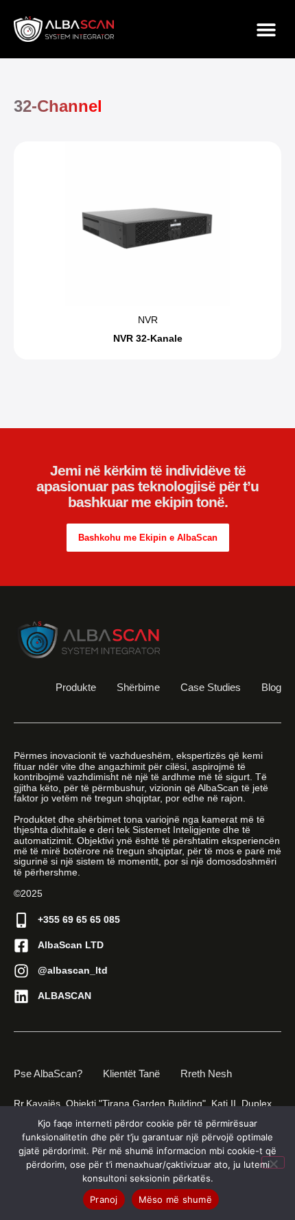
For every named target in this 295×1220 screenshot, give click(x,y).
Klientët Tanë (131, 1073)
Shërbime (138, 687)
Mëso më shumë (175, 1199)
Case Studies (210, 687)
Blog (271, 687)
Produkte (76, 687)
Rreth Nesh (206, 1073)
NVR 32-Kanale (147, 338)
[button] (265, 29)
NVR (148, 319)
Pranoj (104, 1199)
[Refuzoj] (273, 1162)
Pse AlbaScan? (48, 1073)
